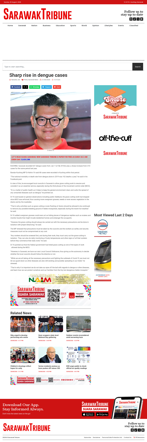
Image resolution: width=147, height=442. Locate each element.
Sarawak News (33, 80)
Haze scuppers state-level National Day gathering (48, 336)
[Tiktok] (134, 19)
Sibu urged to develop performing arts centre (19, 336)
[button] (15, 87)
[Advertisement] (72, 44)
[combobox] (67, 67)
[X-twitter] (138, 19)
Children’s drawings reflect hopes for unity (20, 367)
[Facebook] (130, 19)
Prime (26, 80)
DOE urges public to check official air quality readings (76, 367)
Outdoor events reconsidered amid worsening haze (77, 336)
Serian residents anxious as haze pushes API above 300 (49, 367)
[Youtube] (141, 19)
